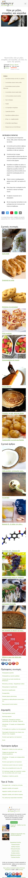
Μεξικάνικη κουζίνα (15, 855)
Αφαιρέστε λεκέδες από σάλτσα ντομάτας (12, 794)
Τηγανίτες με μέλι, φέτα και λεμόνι (13, 413)
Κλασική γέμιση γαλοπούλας (9, 696)
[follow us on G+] (13, 663)
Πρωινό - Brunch (14, 64)
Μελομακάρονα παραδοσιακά (9, 687)
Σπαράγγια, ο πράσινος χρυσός (10, 776)
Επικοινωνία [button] (14, 822)
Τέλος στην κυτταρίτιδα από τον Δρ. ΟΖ (12, 768)
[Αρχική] (7, 3)
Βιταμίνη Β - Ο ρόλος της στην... (12, 524)
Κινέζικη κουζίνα (15, 853)
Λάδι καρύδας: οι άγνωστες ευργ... (13, 471)
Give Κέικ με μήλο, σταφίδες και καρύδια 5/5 (16, 67)
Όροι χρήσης (6, 868)
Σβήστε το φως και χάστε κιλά (11, 657)
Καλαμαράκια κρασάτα (8, 672)
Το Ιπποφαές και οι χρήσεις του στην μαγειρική (14, 729)
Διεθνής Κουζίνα (15, 846)
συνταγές (20, 869)
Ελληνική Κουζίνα (15, 848)
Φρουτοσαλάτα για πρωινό (10, 360)
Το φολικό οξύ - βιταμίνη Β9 (11, 551)
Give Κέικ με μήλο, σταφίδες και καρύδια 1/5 (11, 67)
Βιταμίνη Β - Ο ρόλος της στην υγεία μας (12, 749)
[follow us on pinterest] (10, 663)
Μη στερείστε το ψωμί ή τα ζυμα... (13, 630)
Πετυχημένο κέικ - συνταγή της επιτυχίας (12, 785)
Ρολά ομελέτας (7, 333)
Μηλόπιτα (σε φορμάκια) (10, 307)
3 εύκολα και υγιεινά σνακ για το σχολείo (12, 765)
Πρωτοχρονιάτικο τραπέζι (8, 713)
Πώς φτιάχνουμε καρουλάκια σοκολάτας (12, 797)
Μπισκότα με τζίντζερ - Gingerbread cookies (13, 683)
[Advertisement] (14, 41)
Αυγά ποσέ (5, 253)
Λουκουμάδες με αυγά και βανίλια (13, 440)
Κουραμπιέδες (6, 693)
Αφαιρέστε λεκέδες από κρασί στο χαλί (12, 791)
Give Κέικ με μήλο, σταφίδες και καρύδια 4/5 (15, 67)
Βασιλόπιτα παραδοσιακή (8, 690)
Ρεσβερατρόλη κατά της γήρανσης (13, 577)
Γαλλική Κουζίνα (15, 844)
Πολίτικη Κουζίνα (15, 857)
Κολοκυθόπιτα (6, 386)
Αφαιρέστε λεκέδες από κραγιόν (10, 788)
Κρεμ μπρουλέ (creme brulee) (9, 704)
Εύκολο (7, 68)
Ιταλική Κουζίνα (15, 851)
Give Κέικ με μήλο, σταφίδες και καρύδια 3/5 (13, 67)
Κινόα (3, 740)
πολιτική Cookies (15, 868)
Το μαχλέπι (5, 497)
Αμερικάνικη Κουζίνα (15, 842)
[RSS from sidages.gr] (17, 663)
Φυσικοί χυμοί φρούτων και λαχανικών (12, 737)
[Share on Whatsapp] (16, 212)
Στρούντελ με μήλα (8, 280)
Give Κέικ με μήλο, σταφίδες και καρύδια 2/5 (12, 67)
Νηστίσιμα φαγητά (6, 716)
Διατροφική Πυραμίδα (9, 604)
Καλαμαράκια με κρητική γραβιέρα (10, 676)
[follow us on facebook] (3, 663)
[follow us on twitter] (6, 663)
